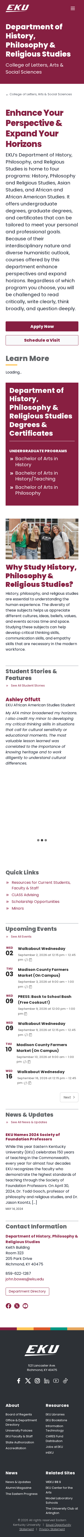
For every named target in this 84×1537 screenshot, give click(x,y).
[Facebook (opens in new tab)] (18, 1381)
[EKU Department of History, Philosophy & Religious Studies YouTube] (26, 1306)
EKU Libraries (55, 1414)
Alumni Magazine (19, 1488)
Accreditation (16, 1448)
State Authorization (20, 1442)
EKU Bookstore (56, 1420)
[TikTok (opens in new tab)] (65, 1381)
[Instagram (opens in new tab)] (37, 1381)
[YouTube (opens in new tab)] (56, 1381)
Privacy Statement (52, 1529)
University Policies (19, 1430)
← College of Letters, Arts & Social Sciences (39, 94)
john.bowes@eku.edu (25, 1279)
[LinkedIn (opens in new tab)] (46, 1381)
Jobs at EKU (54, 1447)
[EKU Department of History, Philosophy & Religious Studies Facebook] (9, 1306)
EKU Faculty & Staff (19, 1436)
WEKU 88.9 (53, 1482)
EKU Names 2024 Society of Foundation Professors (33, 1136)
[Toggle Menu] (72, 8)
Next (67, 1097)
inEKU (50, 1453)
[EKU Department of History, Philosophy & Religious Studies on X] (18, 1306)
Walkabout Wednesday (41, 948)
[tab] (38, 840)
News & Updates (18, 1482)
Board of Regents (19, 1414)
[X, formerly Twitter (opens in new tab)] (28, 1381)
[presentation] (37, 727)
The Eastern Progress (22, 1494)
